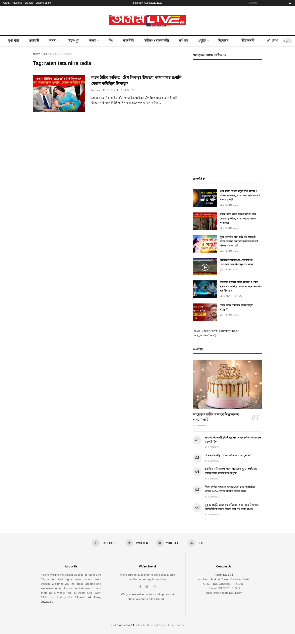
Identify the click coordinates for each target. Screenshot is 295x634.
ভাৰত (92, 40)
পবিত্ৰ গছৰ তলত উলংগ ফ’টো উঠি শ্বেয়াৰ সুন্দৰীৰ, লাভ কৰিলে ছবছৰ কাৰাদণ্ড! (238, 218)
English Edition (44, 3)
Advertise (17, 3)
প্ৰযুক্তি (202, 40)
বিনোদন (223, 40)
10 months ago (232, 296)
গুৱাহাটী (34, 40)
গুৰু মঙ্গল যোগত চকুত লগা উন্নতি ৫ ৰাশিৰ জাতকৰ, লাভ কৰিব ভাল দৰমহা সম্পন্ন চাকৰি (240, 195)
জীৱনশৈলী (247, 40)
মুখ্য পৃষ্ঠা (13, 40)
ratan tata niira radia (61, 54)
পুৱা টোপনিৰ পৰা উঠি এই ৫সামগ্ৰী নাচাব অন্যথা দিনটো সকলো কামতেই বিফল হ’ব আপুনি (239, 241)
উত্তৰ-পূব (73, 40)
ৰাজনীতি (128, 40)
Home (36, 54)
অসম (52, 40)
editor (98, 90)
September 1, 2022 (117, 90)
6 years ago (230, 269)
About (6, 3)
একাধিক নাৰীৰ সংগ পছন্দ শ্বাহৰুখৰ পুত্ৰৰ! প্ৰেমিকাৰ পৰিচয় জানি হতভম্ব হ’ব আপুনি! (231, 471)
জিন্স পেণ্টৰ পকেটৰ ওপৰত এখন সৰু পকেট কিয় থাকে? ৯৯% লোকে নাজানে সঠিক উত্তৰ (230, 489)
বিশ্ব (111, 40)
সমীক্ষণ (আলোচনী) (156, 40)
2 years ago (230, 205)
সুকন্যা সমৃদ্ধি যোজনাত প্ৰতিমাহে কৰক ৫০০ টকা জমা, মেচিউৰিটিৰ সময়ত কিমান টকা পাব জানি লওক (232, 507)
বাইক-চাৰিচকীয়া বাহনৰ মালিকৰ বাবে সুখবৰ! (228, 456)
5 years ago (230, 314)
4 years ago (230, 228)
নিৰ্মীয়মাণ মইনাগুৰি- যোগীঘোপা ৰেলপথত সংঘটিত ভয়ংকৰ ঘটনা (236, 262)
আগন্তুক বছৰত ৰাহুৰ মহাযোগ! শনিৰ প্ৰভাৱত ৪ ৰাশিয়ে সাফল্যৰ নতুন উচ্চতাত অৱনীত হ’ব (241, 286)
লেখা (275, 40)
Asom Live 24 (126, 625)
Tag (45, 54)
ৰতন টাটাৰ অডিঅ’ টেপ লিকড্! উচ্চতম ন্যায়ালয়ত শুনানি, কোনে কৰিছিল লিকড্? (136, 81)
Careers (28, 3)
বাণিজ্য (183, 40)
